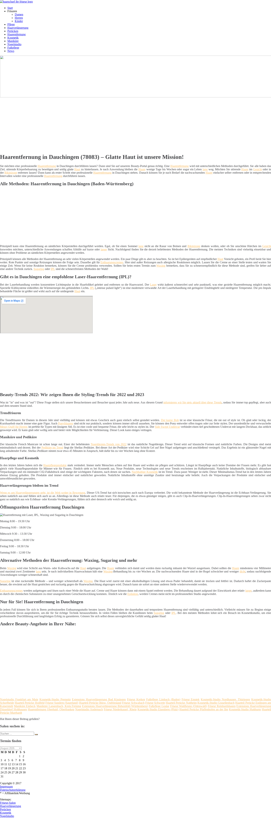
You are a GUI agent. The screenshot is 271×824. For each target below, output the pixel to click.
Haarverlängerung (17, 27)
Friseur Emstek (191, 699)
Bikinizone (10, 172)
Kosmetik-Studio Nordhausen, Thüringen (225, 699)
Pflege (11, 24)
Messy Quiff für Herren (14, 426)
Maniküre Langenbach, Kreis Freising (59, 706)
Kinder (19, 21)
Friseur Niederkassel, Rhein (120, 709)
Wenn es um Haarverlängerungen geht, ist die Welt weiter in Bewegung (42, 492)
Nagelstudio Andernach (89, 709)
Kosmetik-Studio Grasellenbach (215, 702)
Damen (19, 14)
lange (104, 249)
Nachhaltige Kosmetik (145, 471)
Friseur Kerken (136, 699)
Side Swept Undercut (167, 426)
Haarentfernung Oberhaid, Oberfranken (51, 709)
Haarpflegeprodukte (55, 465)
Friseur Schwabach (133, 702)
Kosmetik (13, 37)
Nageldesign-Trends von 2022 (109, 444)
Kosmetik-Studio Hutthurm (245, 709)
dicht (242, 571)
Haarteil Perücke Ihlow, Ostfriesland (100, 702)
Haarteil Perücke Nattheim (181, 702)
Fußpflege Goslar (159, 706)
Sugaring (39, 268)
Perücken (12, 31)
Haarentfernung (16, 34)
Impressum (6, 786)
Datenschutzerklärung (12, 789)
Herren (19, 17)
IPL (53, 268)
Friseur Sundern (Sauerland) (61, 702)
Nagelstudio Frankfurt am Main (19, 699)
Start (10, 7)
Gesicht (257, 169)
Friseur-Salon (8, 802)
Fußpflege (13, 47)
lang (205, 169)
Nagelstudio (14, 44)
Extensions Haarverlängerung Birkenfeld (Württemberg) (115, 706)
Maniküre (13, 41)
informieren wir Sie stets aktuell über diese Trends (192, 402)
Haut (77, 169)
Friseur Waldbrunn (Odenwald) (188, 706)
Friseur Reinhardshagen (222, 706)
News (10, 50)
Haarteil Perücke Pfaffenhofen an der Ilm (203, 709)
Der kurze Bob (170, 420)
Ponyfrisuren (65, 423)
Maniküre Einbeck (25, 706)
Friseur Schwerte (155, 702)
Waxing (160, 265)
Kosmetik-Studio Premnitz (55, 699)
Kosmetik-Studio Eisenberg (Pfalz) (158, 709)
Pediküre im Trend (52, 447)
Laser (153, 284)
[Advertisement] (113, 124)
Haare (141, 169)
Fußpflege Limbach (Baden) (163, 699)
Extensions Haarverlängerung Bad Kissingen (99, 699)
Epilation (132, 593)
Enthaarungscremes (111, 262)
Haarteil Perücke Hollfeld (29, 702)
